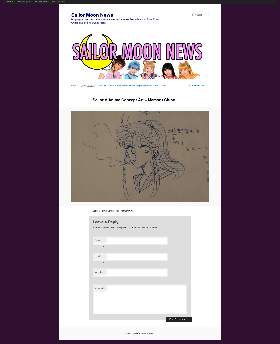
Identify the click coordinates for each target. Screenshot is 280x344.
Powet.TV (9, 2)
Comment (99, 287)
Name (100, 240)
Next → (205, 85)
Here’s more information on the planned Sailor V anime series (138, 85)
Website (99, 271)
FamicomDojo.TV (23, 2)
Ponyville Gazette (41, 2)
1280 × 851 (102, 85)
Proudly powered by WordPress (140, 333)
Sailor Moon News (58, 2)
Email (100, 256)
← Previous (194, 85)
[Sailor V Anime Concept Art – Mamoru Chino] (140, 156)
